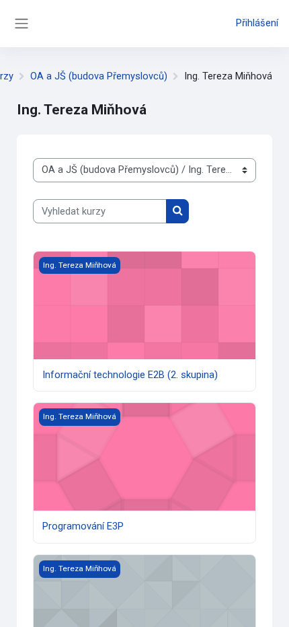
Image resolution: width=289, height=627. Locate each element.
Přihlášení (257, 23)
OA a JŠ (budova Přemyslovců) (98, 76)
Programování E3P (83, 526)
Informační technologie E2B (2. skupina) (130, 375)
